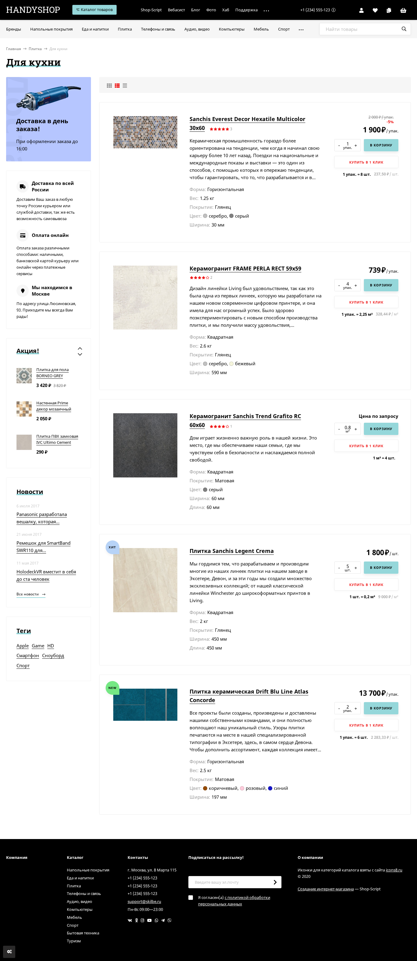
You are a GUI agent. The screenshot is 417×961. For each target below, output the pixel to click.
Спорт (72, 925)
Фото (211, 10)
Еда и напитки (80, 878)
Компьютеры (79, 909)
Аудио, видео (79, 901)
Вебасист (176, 10)
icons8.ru (394, 870)
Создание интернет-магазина (326, 889)
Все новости (28, 594)
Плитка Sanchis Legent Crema (232, 550)
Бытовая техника (83, 933)
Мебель (74, 917)
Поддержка (246, 10)
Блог (195, 10)
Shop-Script (151, 10)
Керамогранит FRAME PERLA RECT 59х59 (245, 268)
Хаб (225, 10)
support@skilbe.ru (144, 901)
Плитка (35, 48)
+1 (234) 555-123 (315, 10)
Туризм (74, 941)
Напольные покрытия (88, 870)
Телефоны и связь (84, 893)
